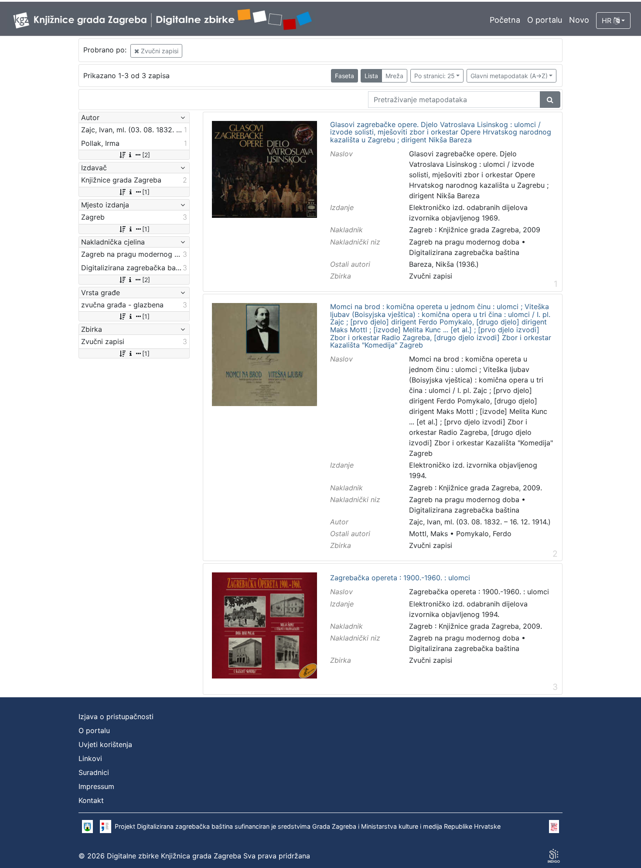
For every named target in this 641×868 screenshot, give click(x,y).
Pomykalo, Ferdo (483, 533)
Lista (371, 75)
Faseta (344, 75)
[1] (146, 192)
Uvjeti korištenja (105, 744)
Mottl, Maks (428, 533)
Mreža (394, 75)
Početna (505, 19)
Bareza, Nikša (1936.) (444, 264)
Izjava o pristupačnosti (115, 716)
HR (608, 20)
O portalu (544, 19)
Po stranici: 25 (434, 75)
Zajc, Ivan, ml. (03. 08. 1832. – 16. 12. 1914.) (480, 521)
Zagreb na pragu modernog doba (464, 242)
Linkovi (90, 758)
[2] (146, 154)
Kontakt (91, 800)
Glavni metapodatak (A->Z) (509, 75)
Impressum (96, 786)
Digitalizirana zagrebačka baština (464, 252)
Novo (579, 19)
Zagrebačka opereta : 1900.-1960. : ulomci (400, 578)
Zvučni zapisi (158, 51)
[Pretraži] (550, 99)
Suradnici (93, 772)
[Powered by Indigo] (554, 856)
